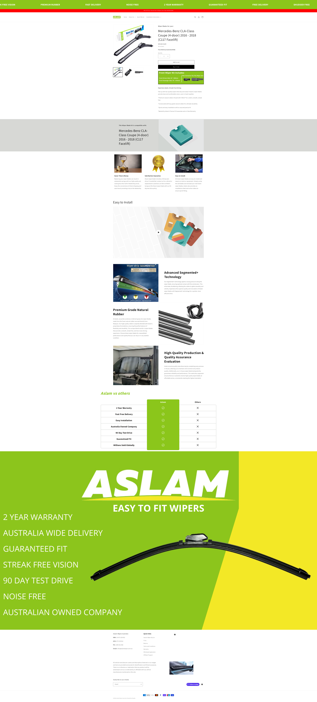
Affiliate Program (148, 655)
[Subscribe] (141, 684)
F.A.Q (145, 640)
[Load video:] (158, 232)
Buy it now (176, 67)
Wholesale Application (150, 652)
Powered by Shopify (131, 698)
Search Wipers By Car (149, 637)
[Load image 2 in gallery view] (128, 72)
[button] (132, 17)
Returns (146, 643)
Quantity (160, 53)
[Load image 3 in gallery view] (139, 72)
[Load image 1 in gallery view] (118, 72)
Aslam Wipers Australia (121, 698)
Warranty (146, 649)
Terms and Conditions (149, 646)
